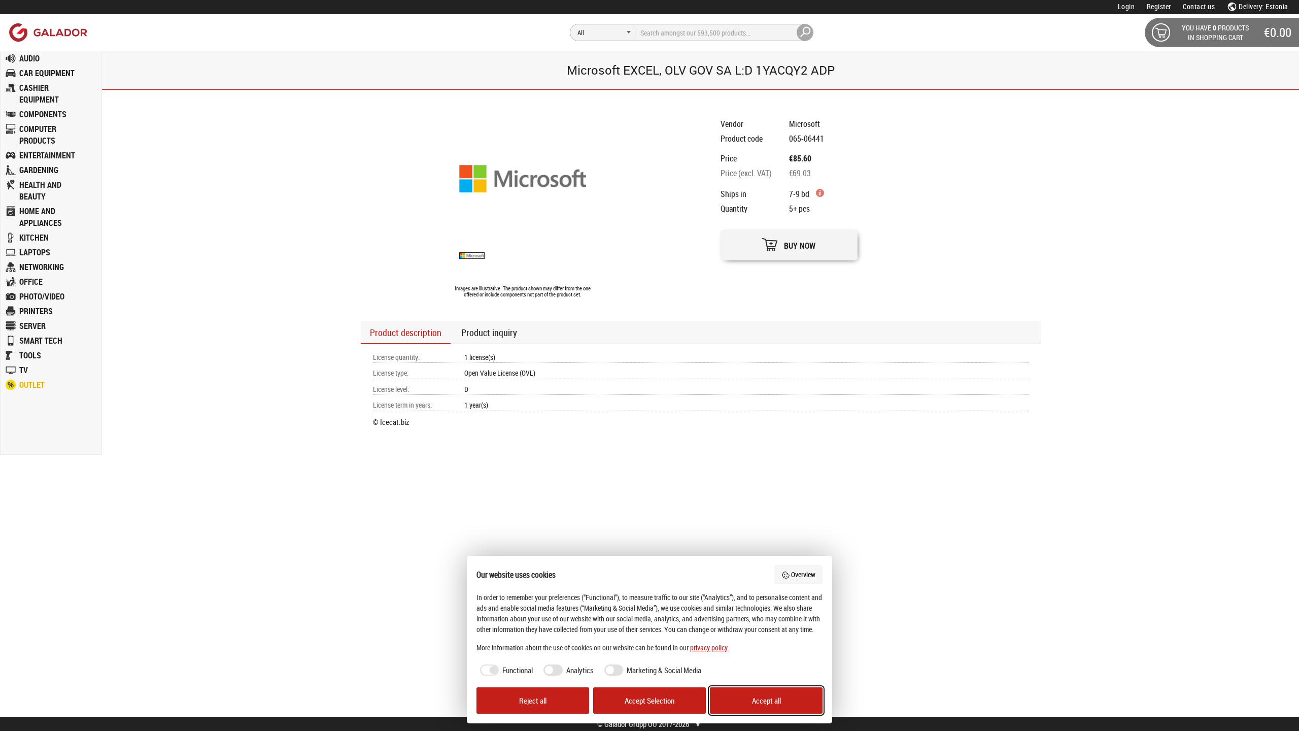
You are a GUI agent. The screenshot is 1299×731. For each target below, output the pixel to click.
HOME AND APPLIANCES (40, 217)
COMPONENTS (42, 114)
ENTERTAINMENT (47, 155)
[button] (789, 242)
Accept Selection (649, 700)
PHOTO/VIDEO (41, 296)
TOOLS (30, 355)
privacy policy (709, 647)
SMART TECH (40, 340)
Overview (803, 574)
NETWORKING (41, 267)
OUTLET (32, 384)
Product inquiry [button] (489, 332)
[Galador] (47, 32)
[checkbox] (504, 670)
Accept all (766, 700)
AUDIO (29, 58)
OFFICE (31, 281)
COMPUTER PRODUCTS (37, 134)
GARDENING (38, 170)
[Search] (805, 32)
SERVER (32, 325)
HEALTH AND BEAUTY (40, 190)
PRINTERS (36, 311)
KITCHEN (34, 237)
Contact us (1199, 6)
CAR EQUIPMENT (47, 73)
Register (1159, 6)
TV (23, 370)
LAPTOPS (34, 252)
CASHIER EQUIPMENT (39, 93)
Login (1126, 6)
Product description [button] (405, 332)
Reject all (532, 700)
